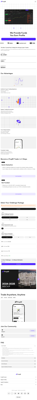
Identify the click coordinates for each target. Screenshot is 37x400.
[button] (18, 346)
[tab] (18, 346)
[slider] (18, 228)
